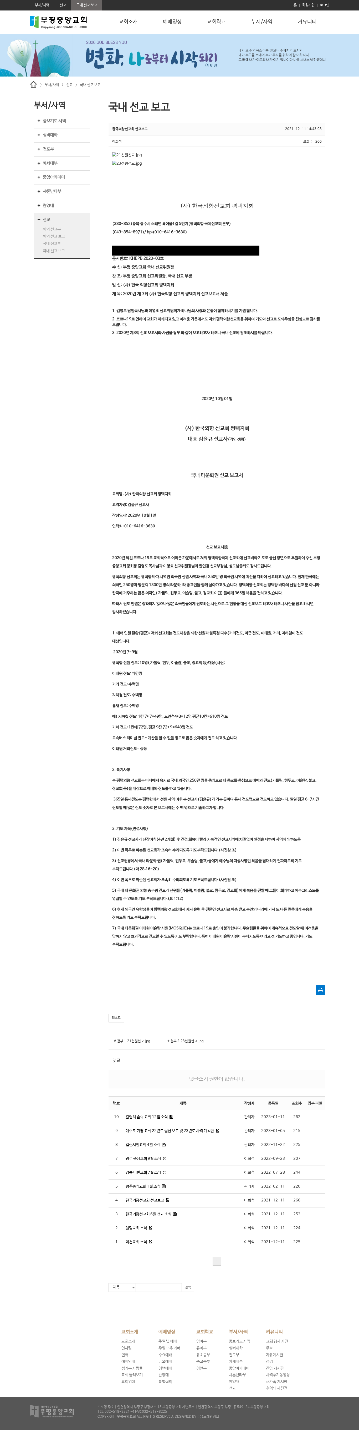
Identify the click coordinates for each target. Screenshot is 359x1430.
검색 (188, 1287)
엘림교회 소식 (136, 1228)
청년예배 (165, 1368)
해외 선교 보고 (54, 236)
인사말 (126, 1348)
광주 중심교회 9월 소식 (143, 1158)
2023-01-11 (273, 1117)
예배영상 (172, 22)
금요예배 (165, 1361)
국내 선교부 (52, 243)
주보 (269, 1348)
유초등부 (203, 1355)
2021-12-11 (273, 1200)
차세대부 (50, 163)
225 (296, 1144)
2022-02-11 (273, 1186)
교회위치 (128, 1381)
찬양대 (48, 205)
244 (296, 1172)
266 (296, 1200)
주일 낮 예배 (167, 1341)
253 (296, 1214)
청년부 (201, 1368)
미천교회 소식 (136, 1242)
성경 (269, 1361)
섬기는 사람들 (132, 1368)
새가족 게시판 (276, 1381)
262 (296, 1117)
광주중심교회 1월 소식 (143, 1186)
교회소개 (128, 22)
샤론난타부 (52, 191)
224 (296, 1228)
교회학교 (216, 22)
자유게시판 (274, 1355)
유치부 (201, 1348)
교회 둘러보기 (132, 1375)
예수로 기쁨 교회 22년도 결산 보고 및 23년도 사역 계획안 (170, 1131)
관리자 (249, 1117)
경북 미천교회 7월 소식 (143, 1172)
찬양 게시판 (275, 1368)
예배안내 (128, 1361)
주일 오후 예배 (169, 1348)
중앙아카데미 (54, 177)
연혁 (124, 1355)
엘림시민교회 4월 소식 (143, 1144)
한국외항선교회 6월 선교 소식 (148, 1214)
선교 (69, 85)
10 (116, 1117)
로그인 (324, 5)
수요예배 (165, 1355)
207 (296, 1158)
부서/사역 (262, 22)
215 (296, 1131)
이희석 (249, 1158)
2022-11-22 (273, 1144)
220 (296, 1186)
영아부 (201, 1341)
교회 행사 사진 (277, 1341)
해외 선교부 (52, 229)
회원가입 (308, 5)
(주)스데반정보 (208, 1417)
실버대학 (50, 135)
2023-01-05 (273, 1131)
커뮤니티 (307, 22)
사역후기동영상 (278, 1375)
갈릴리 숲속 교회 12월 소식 (147, 1117)
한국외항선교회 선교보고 (145, 1200)
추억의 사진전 (276, 1388)
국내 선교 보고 (90, 85)
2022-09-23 (273, 1158)
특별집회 (165, 1381)
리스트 (116, 1018)
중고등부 (203, 1361)
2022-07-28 (273, 1172)
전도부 (48, 149)
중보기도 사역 (54, 120)
